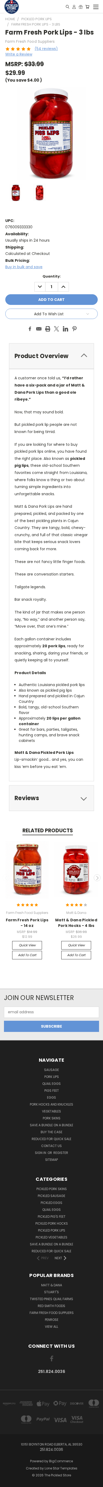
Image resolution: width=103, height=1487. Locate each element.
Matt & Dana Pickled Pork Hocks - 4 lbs (76, 922)
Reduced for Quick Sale (51, 1139)
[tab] (51, 798)
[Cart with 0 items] (87, 6)
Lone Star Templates (61, 1468)
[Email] (38, 328)
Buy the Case (51, 1132)
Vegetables (51, 1111)
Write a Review (18, 54)
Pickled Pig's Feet (51, 1216)
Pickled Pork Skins (51, 1189)
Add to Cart (27, 955)
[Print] (47, 328)
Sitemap (51, 1159)
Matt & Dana (51, 1285)
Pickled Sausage (51, 1196)
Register (60, 1152)
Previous (6, 877)
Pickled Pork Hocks (51, 1223)
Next (97, 877)
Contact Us (51, 1146)
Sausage (51, 1070)
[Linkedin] (65, 328)
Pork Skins (51, 1118)
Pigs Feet (51, 1090)
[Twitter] (56, 328)
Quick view (27, 945)
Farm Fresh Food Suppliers (52, 1312)
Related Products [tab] (47, 830)
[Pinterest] (74, 328)
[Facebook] (29, 328)
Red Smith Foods (51, 1306)
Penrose (51, 1319)
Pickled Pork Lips (51, 1230)
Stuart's (51, 1292)
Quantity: (52, 276)
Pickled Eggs (51, 1202)
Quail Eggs (51, 1083)
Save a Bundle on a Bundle (51, 1125)
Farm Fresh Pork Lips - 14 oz (27, 922)
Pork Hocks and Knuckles (51, 1104)
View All (51, 1326)
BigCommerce (61, 1461)
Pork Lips (51, 1076)
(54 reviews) (46, 48)
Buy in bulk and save (24, 267)
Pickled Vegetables (51, 1237)
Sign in (41, 1152)
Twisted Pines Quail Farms (51, 1299)
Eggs (51, 1097)
